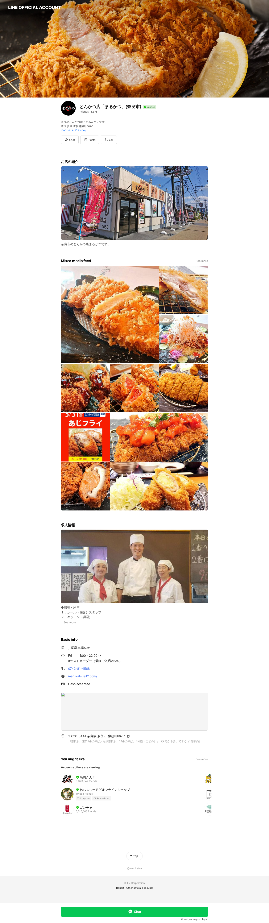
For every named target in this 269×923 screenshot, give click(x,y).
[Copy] (128, 736)
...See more (68, 622)
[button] (89, 140)
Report (120, 887)
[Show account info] (149, 107)
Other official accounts (139, 887)
